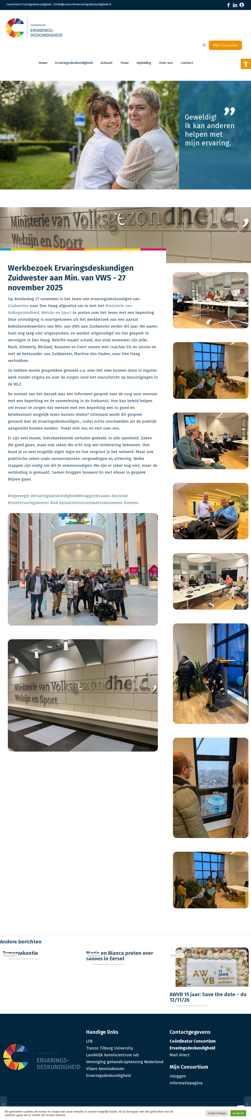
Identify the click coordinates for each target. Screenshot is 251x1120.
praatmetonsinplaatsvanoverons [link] (91, 502)
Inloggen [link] (178, 1076)
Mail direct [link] (180, 1054)
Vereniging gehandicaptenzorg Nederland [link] (124, 1061)
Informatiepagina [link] (186, 1083)
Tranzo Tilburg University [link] (109, 1048)
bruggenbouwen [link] (94, 495)
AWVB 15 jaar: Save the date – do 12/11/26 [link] (208, 997)
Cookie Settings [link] (217, 1113)
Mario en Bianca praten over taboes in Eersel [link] (119, 956)
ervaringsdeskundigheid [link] (54, 495)
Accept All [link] (238, 1113)
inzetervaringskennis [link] (28, 502)
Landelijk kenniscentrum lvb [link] (112, 1054)
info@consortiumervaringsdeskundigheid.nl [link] (83, 4)
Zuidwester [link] (18, 305)
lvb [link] (54, 502)
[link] (246, 64)
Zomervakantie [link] (20, 953)
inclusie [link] (119, 495)
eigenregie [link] (19, 495)
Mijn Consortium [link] (225, 45)
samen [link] (131, 502)
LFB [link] (89, 1041)
